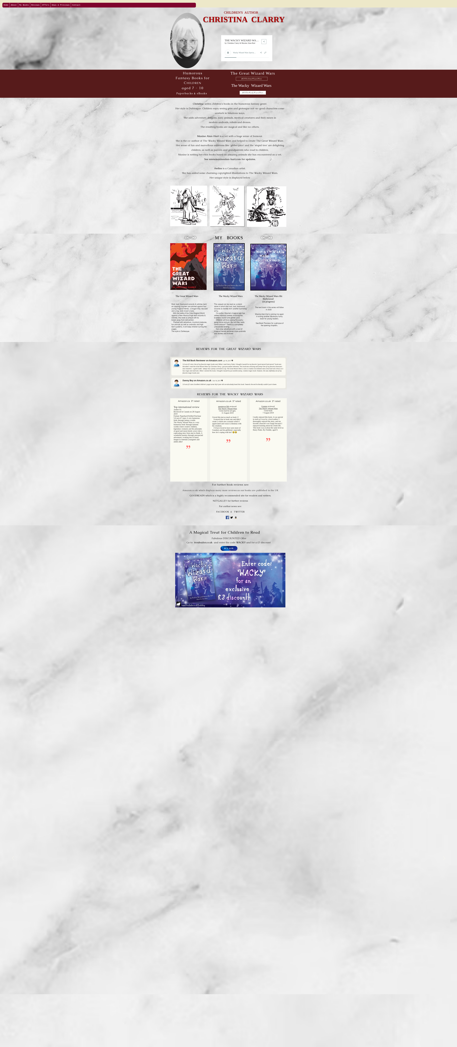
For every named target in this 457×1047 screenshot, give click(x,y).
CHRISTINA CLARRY (244, 19)
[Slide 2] (228, 1007)
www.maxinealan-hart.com (225, 159)
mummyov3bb (223, 406)
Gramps (264, 406)
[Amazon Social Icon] (235, 517)
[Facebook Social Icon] (227, 517)
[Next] (444, 858)
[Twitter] (231, 517)
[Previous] (13, 858)
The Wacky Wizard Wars (227, 409)
